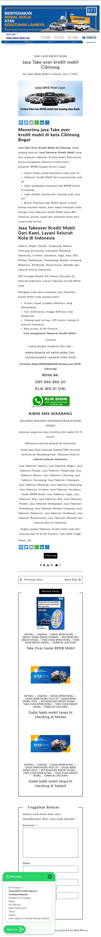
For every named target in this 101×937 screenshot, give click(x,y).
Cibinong (50, 555)
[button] (50, 876)
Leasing (64, 177)
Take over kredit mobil (51, 56)
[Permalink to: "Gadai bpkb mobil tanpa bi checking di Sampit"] (50, 743)
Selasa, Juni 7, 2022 (66, 74)
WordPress (81, 930)
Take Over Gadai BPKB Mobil (50, 648)
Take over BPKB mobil (56, 640)
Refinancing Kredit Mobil (58, 701)
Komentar (30, 825)
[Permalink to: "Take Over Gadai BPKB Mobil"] (50, 613)
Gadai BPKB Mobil (33, 494)
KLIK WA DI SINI (50, 389)
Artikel (29, 635)
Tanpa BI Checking (64, 643)
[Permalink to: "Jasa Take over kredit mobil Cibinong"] (50, 98)
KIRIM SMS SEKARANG (50, 414)
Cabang (42, 635)
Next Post (71, 580)
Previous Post (33, 580)
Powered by (56, 892)
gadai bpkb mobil (38, 74)
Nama (26, 863)
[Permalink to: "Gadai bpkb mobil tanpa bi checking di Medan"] (50, 675)
